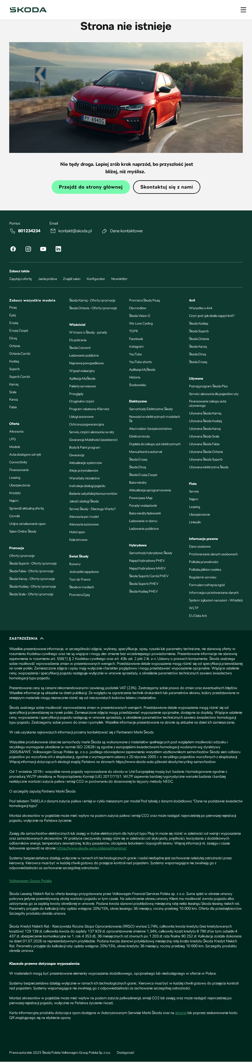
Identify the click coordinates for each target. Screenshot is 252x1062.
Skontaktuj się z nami (166, 187)
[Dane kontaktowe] (104, 231)
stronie (181, 1013)
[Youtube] (43, 250)
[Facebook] (13, 250)
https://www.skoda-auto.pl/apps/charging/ (91, 848)
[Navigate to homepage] (28, 9)
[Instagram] (28, 250)
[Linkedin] (58, 250)
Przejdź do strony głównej (91, 187)
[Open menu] (243, 10)
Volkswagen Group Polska (30, 881)
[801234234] (13, 231)
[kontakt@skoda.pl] (53, 231)
